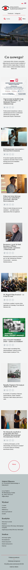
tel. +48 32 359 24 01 (7, 494)
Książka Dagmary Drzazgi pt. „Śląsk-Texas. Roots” (13, 385)
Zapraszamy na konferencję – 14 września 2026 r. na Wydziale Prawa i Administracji (13, 101)
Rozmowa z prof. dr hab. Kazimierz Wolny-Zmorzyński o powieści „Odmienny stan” (12, 247)
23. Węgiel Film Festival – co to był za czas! (13, 295)
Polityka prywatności (14, 557)
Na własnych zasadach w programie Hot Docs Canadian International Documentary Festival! (12, 434)
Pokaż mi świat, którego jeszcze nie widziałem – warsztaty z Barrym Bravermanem (11, 198)
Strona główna (5, 35)
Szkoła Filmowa (8, 481)
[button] (14, 466)
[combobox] (10, 19)
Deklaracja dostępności (14, 561)
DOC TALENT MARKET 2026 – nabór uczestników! (13, 340)
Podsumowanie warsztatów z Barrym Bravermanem (13, 150)
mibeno (16, 567)
